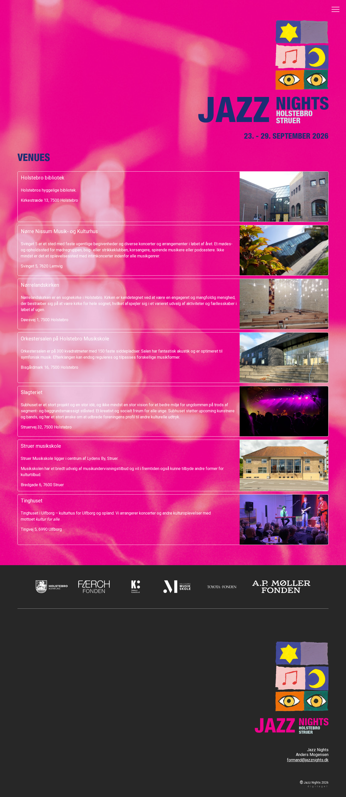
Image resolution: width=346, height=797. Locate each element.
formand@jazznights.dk (308, 760)
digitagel (318, 786)
